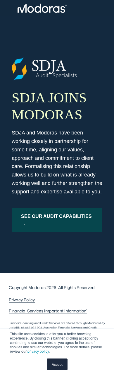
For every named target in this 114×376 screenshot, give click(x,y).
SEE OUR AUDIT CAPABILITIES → (56, 220)
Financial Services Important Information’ (48, 311)
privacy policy (38, 351)
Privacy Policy (22, 299)
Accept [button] (57, 364)
